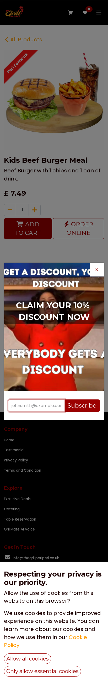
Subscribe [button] (82, 405)
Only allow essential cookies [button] (42, 671)
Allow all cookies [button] (27, 658)
